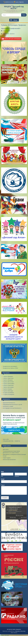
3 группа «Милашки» (8, 380)
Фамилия (17, 476)
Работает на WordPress (8, 631)
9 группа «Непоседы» (8, 390)
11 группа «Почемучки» (8, 394)
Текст (3, 485)
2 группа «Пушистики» (8, 378)
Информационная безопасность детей (12, 404)
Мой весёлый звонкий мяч (9, 459)
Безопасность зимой (8, 406)
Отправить (5, 497)
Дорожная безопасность (9, 402)
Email (3, 479)
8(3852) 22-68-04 (9, 2)
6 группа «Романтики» (8, 385)
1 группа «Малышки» (8, 376)
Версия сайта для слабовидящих (12, 38)
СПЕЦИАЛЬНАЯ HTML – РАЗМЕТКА (11, 441)
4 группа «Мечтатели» (8, 381)
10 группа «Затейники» (8, 392)
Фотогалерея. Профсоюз (9, 33)
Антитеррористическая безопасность (12, 408)
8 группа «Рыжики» (7, 389)
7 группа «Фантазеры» (8, 387)
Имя (3, 471)
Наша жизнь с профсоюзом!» (11, 28)
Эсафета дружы (7, 457)
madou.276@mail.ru (20, 2)
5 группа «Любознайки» (8, 383)
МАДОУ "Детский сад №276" (14, 7)
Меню (15, 20)
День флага (6, 449)
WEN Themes (14, 632)
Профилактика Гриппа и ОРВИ (10, 368)
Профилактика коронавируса (10, 366)
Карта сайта (6, 439)
